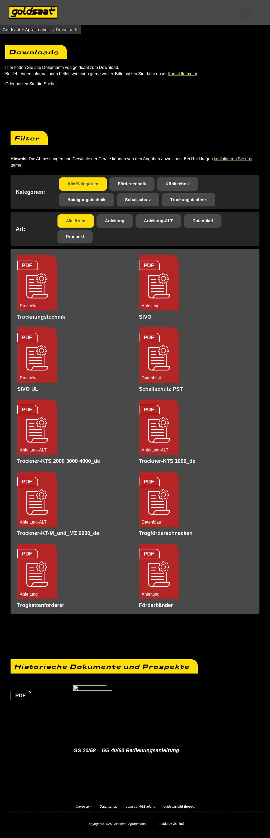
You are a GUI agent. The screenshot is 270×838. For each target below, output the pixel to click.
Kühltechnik (178, 184)
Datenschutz (109, 806)
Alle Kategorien (83, 184)
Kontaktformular (182, 74)
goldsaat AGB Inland (140, 806)
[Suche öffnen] (256, 12)
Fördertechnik (132, 184)
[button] (245, 12)
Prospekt (75, 236)
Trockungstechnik (188, 199)
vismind (178, 824)
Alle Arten (75, 221)
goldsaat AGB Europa (179, 806)
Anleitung (114, 221)
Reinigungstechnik (86, 199)
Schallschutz (138, 199)
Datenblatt (202, 221)
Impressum (83, 806)
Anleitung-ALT (158, 221)
